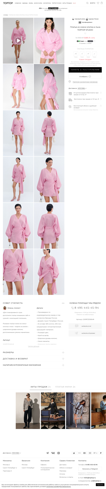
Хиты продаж (67, 3)
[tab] (41, 388)
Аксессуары (38, 3)
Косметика (47, 3)
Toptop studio (56, 3)
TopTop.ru (8, 3)
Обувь (31, 3)
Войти (92, 3)
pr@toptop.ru (96, 481)
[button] (33, 303)
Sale (74, 3)
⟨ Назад (5, 15)
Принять (100, 485)
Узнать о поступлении (85, 70)
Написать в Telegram (90, 469)
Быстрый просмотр (27, 424)
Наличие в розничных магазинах (85, 82)
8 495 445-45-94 (92, 465)
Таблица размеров (85, 49)
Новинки (18, 3)
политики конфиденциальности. (58, 486)
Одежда (25, 3)
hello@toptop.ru (90, 478)
